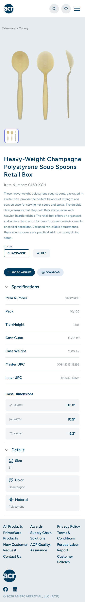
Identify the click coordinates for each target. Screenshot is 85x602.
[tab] (11, 136)
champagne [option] (17, 253)
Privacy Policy (68, 526)
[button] (50, 272)
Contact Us (12, 556)
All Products (13, 526)
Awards (36, 526)
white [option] (41, 253)
